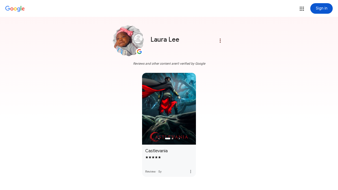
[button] (302, 8)
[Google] (15, 9)
